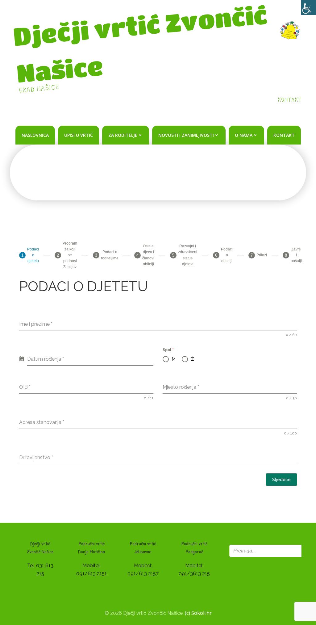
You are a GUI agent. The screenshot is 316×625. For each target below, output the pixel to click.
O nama (243, 135)
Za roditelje (122, 135)
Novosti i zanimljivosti (186, 135)
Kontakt (284, 135)
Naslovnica (35, 135)
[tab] (29, 255)
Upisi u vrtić (78, 135)
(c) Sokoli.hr (198, 613)
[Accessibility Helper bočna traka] (308, 7)
